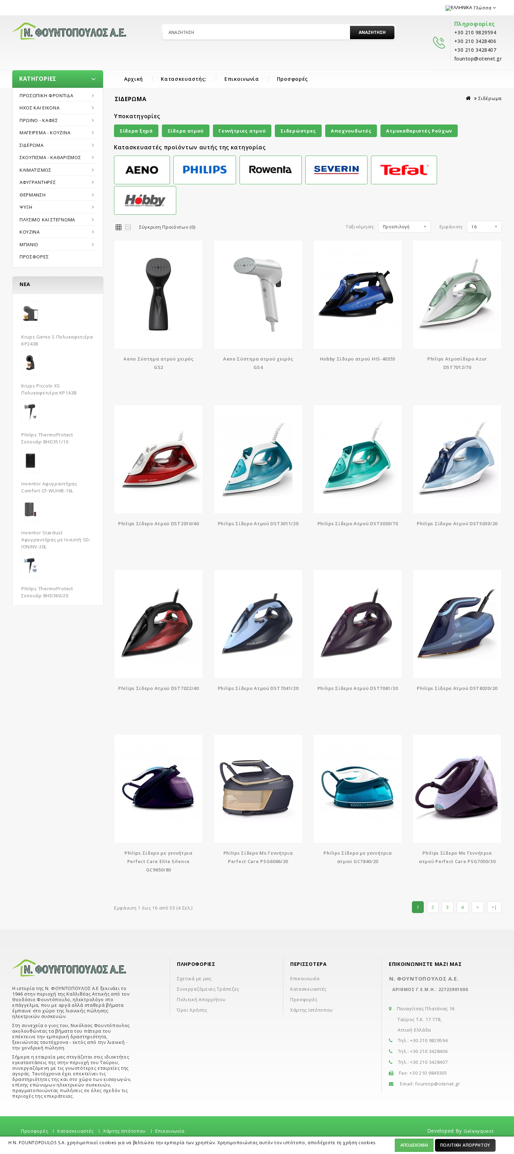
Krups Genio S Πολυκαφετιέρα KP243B (57, 340)
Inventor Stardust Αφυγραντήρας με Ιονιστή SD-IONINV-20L (56, 539)
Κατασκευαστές (308, 989)
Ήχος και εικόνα (40, 108)
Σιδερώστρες (298, 131)
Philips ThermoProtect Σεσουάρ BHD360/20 (47, 592)
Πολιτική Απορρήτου (465, 1145)
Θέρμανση (33, 195)
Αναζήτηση (372, 32)
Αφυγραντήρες (38, 182)
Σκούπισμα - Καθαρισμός (50, 157)
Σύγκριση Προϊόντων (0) (167, 227)
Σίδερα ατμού (185, 131)
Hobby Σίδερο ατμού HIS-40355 (358, 359)
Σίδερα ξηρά (136, 131)
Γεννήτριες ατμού (242, 131)
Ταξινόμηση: (360, 226)
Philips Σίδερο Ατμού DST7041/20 (258, 688)
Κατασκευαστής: (184, 79)
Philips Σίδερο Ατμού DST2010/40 (158, 523)
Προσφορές (292, 79)
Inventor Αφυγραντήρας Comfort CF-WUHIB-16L (49, 487)
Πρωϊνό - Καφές (39, 120)
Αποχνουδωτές (351, 131)
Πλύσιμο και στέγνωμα (47, 219)
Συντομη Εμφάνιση (158, 290)
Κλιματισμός (35, 170)
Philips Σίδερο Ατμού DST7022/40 (158, 688)
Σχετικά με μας (194, 978)
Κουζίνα (30, 232)
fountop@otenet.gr (437, 1084)
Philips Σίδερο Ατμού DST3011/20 (258, 523)
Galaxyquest (479, 1131)
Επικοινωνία (241, 79)
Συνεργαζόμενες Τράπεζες (208, 989)
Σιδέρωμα (32, 145)
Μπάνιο (29, 244)
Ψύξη (26, 207)
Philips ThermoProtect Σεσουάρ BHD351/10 (47, 438)
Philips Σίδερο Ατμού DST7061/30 (357, 688)
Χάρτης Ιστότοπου (311, 1010)
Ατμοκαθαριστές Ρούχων (419, 131)
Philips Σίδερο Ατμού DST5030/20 (457, 523)
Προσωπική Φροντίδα (46, 95)
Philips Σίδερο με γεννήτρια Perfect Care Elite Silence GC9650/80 (158, 861)
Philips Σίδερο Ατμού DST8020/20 (457, 688)
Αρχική (133, 79)
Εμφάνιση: (451, 226)
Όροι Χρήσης (192, 1010)
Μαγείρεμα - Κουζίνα (45, 132)
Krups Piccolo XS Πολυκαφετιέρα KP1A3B (49, 389)
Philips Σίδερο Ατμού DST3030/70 (357, 523)
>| (494, 907)
